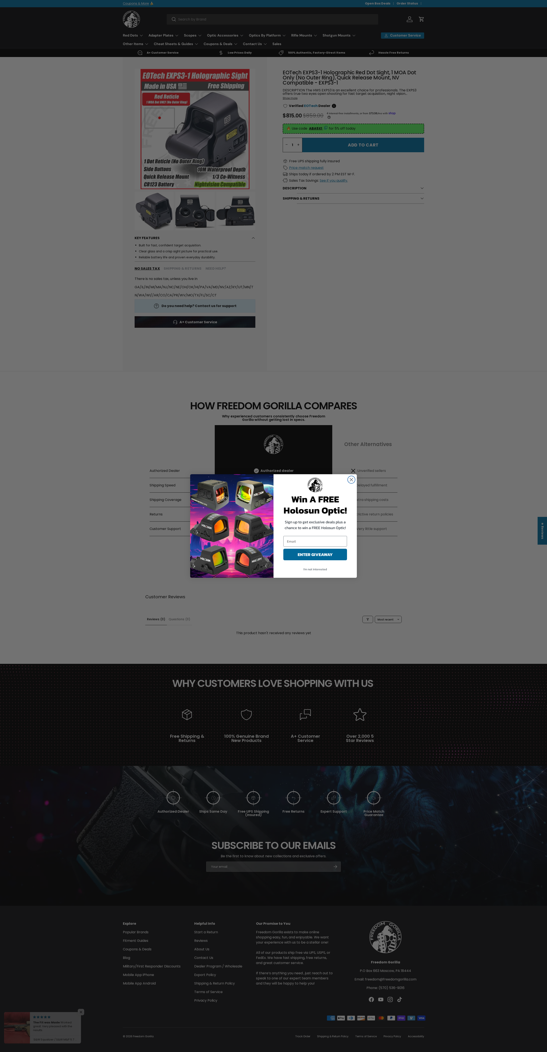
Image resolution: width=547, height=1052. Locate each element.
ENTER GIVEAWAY (315, 554)
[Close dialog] (351, 479)
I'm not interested (315, 569)
